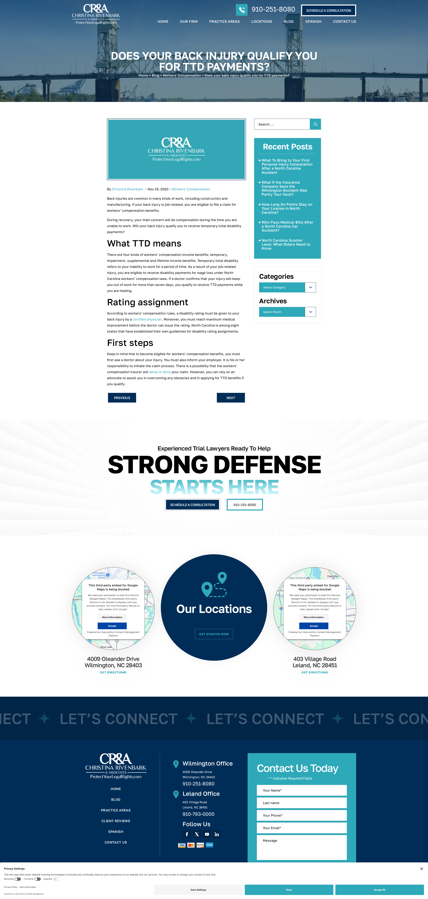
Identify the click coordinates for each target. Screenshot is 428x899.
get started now (214, 634)
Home (163, 21)
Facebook (187, 834)
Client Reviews (115, 821)
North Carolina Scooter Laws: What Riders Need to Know (286, 244)
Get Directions (113, 672)
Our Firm (189, 21)
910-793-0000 (199, 814)
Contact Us (344, 21)
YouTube (207, 834)
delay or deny (160, 372)
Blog (289, 21)
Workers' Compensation (191, 189)
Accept (112, 625)
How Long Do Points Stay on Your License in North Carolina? (287, 208)
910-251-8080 (273, 9)
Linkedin (217, 834)
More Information (112, 617)
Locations (261, 21)
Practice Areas (224, 21)
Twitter (197, 834)
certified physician (147, 319)
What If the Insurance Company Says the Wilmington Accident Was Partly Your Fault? (284, 188)
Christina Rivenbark (127, 189)
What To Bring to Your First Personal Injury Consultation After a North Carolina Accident (287, 166)
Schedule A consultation (328, 10)
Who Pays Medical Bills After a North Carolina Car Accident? (287, 226)
